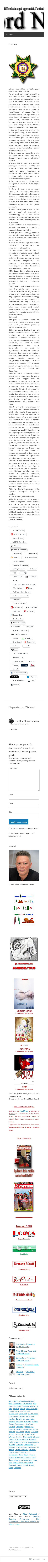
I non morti (34, 1432)
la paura (12, 1445)
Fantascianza (19, 1424)
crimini (28, 1416)
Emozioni (27, 1421)
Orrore (21, 1455)
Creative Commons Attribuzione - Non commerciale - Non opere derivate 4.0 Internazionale (24, 1520)
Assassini (25, 1406)
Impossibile (20, 1432)
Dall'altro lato (20, 1419)
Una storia (17, 1468)
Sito (10, 812)
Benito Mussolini (31, 1409)
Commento (13, 768)
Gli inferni (19, 1429)
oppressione (13, 1455)
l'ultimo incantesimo (21, 1439)
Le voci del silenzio (21, 1450)
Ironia (24, 1434)
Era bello (35, 1421)
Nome (11, 794)
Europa (11, 1424)
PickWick (19, 1371)
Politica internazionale (22, 1457)
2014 (16, 1401)
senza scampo (18, 1462)
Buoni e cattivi (14, 1411)
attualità (16, 1409)
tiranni (20, 1465)
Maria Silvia (20, 1351)
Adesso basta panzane (27, 1401)
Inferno (27, 1432)
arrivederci (17, 1406)
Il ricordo (12, 1432)
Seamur (19, 1365)
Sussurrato (13, 1465)
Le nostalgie (28, 1445)
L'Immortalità (27, 1437)
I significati (31, 1434)
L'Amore (12, 1437)
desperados (30, 1419)
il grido (35, 1429)
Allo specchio (27, 1403)
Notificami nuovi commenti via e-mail (24, 828)
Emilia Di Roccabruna (27, 721)
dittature (12, 1421)
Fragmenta (19, 1427)
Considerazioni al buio (17, 1416)
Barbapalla (20, 1358)
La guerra (17, 1442)
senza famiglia (26, 1460)
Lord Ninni (20, 1344)
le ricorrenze (32, 1447)
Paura (26, 1455)
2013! (11, 1401)
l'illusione (19, 1437)
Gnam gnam (27, 1429)
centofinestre (13, 1414)
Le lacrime (19, 1445)
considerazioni (33, 1414)
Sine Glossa (28, 1462)
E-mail (11, 803)
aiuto (10, 1403)
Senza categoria (14, 1460)
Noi (28, 1452)
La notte (24, 1442)
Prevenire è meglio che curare (25, 1345)
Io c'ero (11, 1434)
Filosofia (12, 1427)
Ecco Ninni (19, 1421)
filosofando (29, 1424)
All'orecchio (17, 1403)
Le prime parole (21, 1447)
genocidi (27, 1427)
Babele (22, 1409)
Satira (33, 1457)
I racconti (18, 1434)
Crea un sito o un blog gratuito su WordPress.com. (21, 1548)
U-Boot (25, 1465)
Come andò (23, 1414)
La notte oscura (33, 1442)
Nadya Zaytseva (20, 1452)
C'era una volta (25, 1411)
